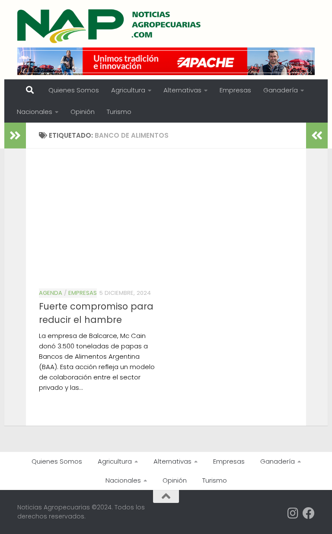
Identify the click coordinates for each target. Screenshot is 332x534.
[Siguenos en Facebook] (309, 513)
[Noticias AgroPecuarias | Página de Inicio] (110, 26)
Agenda (50, 293)
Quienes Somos (73, 90)
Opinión (82, 111)
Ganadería (280, 90)
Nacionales (34, 111)
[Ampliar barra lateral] (15, 136)
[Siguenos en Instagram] (293, 513)
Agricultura (128, 90)
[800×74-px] (166, 61)
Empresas (235, 90)
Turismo (119, 111)
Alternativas (182, 90)
